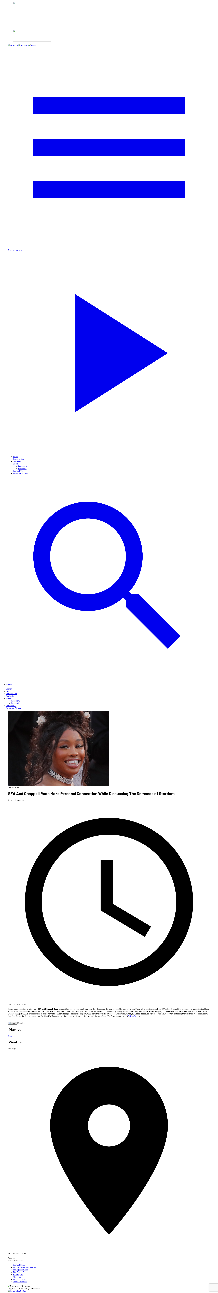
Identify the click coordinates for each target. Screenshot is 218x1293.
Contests (17, 461)
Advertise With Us (20, 473)
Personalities (18, 459)
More (10, 1036)
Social (15, 463)
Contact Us (18, 471)
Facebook (22, 468)
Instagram (22, 466)
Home (15, 456)
